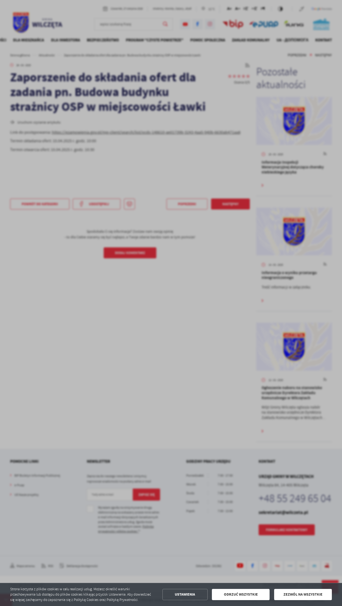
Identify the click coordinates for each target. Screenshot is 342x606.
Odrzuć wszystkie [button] (241, 594)
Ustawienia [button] (185, 594)
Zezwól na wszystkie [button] (302, 594)
